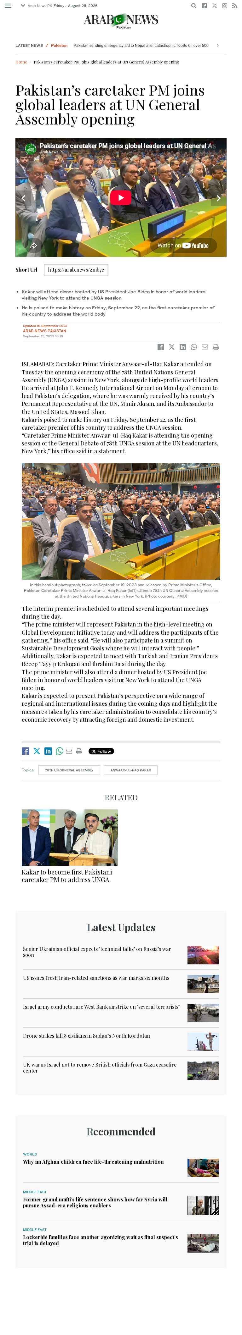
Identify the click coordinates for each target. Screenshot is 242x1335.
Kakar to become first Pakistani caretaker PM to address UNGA (67, 876)
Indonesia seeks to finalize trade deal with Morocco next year (126, 45)
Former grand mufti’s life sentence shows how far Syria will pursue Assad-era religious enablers (95, 1202)
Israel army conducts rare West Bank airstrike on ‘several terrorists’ (101, 1006)
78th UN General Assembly (69, 770)
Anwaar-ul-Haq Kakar (131, 770)
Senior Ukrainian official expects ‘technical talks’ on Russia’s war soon (97, 952)
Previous (23, 198)
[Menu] (8, 6)
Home (21, 61)
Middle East (35, 1192)
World (56, 45)
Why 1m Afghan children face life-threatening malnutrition (93, 1161)
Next (219, 198)
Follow (103, 751)
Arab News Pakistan (44, 330)
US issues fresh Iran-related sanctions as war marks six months (96, 977)
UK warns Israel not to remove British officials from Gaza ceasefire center (99, 1067)
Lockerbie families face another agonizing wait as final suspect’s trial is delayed (100, 1240)
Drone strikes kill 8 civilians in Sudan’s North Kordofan (86, 1035)
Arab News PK (40, 5)
